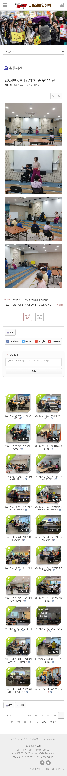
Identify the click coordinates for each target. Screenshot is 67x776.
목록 (11, 332)
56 (25, 721)
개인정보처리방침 (19, 739)
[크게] (53, 96)
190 (44, 721)
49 (36, 715)
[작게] (59, 96)
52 (55, 715)
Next (52, 721)
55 (18, 721)
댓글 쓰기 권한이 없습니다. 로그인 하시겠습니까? (28, 360)
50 (42, 715)
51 (48, 715)
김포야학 (8, 85)
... (23, 715)
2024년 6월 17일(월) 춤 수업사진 (30, 80)
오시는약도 (35, 739)
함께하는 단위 (48, 739)
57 (31, 721)
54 (12, 721)
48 (29, 715)
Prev (8, 715)
